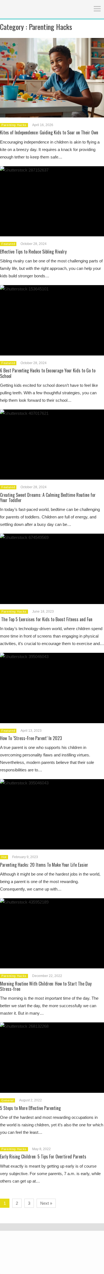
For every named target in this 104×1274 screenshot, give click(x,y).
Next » (46, 1203)
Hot (4, 857)
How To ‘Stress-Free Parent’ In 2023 (31, 738)
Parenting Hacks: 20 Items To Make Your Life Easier (44, 864)
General (7, 1100)
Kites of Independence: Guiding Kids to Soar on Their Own (49, 132)
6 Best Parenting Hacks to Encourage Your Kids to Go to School (47, 373)
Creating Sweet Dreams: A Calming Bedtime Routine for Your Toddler (48, 497)
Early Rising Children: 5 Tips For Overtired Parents (43, 1156)
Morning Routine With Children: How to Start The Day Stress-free (46, 986)
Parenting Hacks (14, 125)
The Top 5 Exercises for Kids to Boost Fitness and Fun (46, 619)
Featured (8, 243)
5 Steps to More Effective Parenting (30, 1108)
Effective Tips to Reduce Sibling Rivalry (33, 251)
